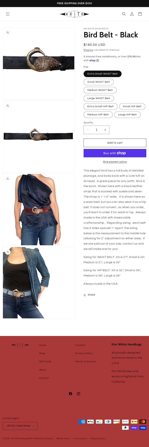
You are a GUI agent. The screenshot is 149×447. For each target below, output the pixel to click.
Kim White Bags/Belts (22, 439)
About (43, 370)
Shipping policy (98, 439)
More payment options (115, 162)
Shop (42, 353)
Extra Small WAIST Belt (102, 74)
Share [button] (91, 295)
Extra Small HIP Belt (100, 106)
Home (42, 345)
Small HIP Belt (132, 106)
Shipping (88, 50)
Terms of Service (85, 361)
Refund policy (63, 439)
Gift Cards (45, 361)
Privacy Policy (84, 353)
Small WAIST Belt (98, 82)
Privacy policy (80, 439)
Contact (44, 378)
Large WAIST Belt (98, 98)
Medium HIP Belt (98, 114)
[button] (8, 14)
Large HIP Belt (127, 114)
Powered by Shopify (43, 439)
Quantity (88, 122)
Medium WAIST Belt (100, 90)
